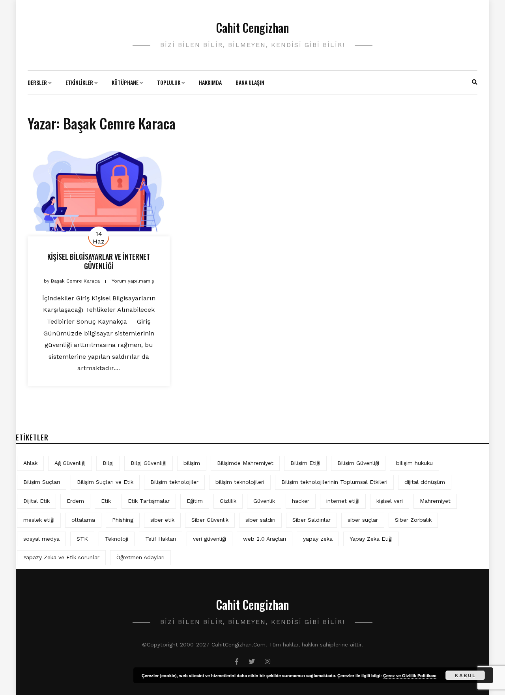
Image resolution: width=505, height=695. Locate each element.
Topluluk (168, 82)
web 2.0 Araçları (264, 539)
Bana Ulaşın (250, 82)
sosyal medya (41, 539)
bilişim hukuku (414, 463)
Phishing (122, 520)
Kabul (465, 675)
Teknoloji (116, 539)
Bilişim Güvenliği (358, 463)
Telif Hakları (160, 539)
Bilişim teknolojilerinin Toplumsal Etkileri (334, 482)
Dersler (37, 82)
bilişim (191, 463)
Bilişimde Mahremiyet (245, 463)
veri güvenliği (209, 539)
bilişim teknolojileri (239, 482)
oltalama (83, 520)
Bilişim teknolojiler (174, 482)
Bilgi (108, 463)
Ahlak (30, 463)
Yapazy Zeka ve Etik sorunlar (61, 557)
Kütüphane (125, 82)
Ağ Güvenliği (70, 463)
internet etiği (342, 501)
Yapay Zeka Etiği (371, 539)
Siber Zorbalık (413, 520)
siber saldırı (260, 520)
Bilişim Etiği (305, 463)
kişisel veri (389, 501)
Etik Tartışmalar (149, 501)
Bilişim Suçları (41, 482)
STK (82, 539)
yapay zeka (318, 539)
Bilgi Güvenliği (148, 463)
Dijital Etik (36, 501)
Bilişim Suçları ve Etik (105, 482)
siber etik (162, 520)
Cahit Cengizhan (252, 27)
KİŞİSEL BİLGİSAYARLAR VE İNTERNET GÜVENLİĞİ (98, 261)
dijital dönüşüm (424, 482)
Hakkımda (210, 82)
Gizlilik (228, 501)
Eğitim (195, 501)
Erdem (75, 501)
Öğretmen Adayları (140, 557)
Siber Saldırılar (311, 520)
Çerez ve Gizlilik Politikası (409, 675)
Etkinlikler (79, 82)
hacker (300, 501)
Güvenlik (264, 501)
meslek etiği (38, 520)
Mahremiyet (435, 501)
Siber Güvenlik (209, 520)
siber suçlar (363, 520)
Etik (106, 501)
